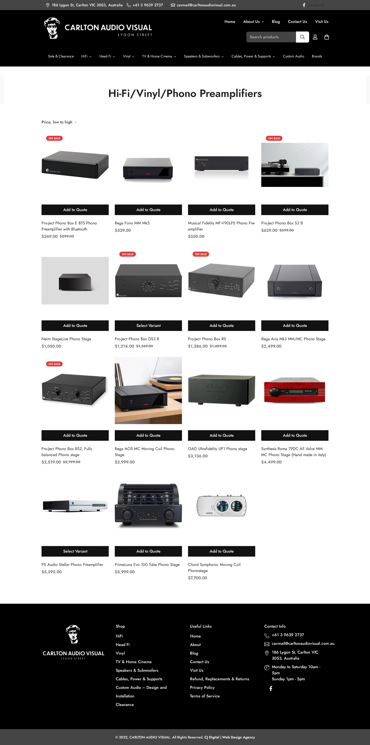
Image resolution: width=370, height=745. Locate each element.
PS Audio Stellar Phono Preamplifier (72, 564)
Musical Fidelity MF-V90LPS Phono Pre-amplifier (221, 226)
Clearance (125, 704)
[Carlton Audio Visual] (98, 29)
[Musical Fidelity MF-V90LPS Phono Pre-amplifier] (221, 164)
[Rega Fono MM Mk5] (148, 164)
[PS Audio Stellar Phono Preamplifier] (75, 506)
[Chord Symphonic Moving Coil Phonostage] (221, 506)
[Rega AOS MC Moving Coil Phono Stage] (148, 390)
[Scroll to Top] (360, 717)
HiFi (119, 636)
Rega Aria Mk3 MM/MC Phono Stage (293, 339)
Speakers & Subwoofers (137, 670)
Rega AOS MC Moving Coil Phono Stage (144, 452)
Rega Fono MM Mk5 (132, 223)
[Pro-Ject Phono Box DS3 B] (148, 280)
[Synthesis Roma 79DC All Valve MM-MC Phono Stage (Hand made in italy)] (294, 390)
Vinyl (120, 653)
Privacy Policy (202, 687)
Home (230, 21)
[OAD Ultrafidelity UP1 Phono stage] (221, 390)
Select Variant (148, 325)
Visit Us (321, 21)
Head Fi (123, 645)
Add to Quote (75, 210)
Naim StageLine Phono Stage (66, 339)
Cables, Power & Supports (139, 679)
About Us (251, 21)
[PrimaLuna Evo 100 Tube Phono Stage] (148, 506)
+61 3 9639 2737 (288, 635)
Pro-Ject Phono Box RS (207, 339)
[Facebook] (270, 690)
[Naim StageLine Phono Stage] (75, 280)
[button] (326, 37)
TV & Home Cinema (134, 662)
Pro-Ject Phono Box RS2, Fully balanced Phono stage (67, 452)
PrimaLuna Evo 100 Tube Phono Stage (147, 564)
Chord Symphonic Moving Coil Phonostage (214, 567)
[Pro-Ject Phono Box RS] (221, 280)
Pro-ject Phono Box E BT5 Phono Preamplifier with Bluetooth (69, 226)
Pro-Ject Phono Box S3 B (282, 223)
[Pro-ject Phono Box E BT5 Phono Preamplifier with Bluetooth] (75, 164)
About (195, 645)
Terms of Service (205, 696)
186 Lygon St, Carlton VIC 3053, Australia (295, 655)
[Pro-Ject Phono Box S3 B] (294, 164)
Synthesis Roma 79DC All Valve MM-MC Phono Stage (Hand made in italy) (293, 452)
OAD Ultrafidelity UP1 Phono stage (217, 449)
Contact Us (297, 21)
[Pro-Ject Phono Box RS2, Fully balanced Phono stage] (75, 390)
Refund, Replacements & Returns (219, 679)
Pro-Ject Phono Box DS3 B (137, 339)
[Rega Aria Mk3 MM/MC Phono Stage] (294, 280)
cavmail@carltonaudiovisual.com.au (300, 643)
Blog (276, 21)
